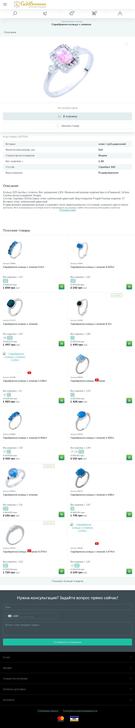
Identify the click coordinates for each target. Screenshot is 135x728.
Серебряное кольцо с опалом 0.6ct (23, 267)
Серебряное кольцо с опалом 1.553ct (92, 437)
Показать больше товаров (67, 581)
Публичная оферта (48, 710)
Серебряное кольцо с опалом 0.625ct (92, 267)
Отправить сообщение (67, 642)
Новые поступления (15, 678)
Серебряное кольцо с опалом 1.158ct (92, 494)
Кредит (7, 667)
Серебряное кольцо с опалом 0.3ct (90, 324)
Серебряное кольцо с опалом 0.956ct (25, 437)
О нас (6, 657)
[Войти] (120, 13)
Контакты (8, 699)
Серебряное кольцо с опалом (20, 324)
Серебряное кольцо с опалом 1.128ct (25, 381)
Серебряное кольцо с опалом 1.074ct (92, 551)
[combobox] (10, 616)
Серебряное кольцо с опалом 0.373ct (25, 551)
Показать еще (67, 209)
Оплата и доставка (14, 689)
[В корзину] (61, 286)
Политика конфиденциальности (80, 710)
